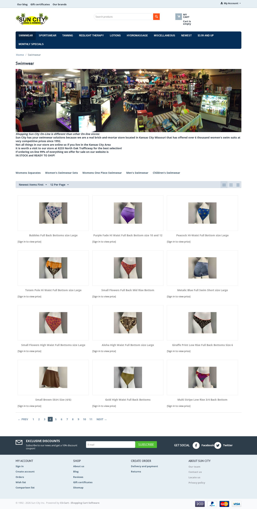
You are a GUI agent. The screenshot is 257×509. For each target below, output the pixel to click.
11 (90, 419)
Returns (136, 471)
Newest (186, 35)
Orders (20, 477)
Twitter (227, 445)
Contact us (195, 472)
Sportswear (47, 35)
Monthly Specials (31, 44)
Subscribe (146, 444)
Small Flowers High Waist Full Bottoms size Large (53, 345)
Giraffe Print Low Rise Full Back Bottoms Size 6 (202, 345)
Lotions (115, 35)
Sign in (20, 466)
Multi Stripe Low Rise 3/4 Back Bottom (202, 399)
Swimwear (26, 35)
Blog (75, 471)
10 (84, 419)
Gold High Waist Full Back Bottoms (128, 399)
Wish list (21, 482)
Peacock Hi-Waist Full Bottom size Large (202, 235)
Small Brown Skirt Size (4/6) (53, 399)
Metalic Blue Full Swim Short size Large (202, 290)
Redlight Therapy (91, 35)
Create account (25, 471)
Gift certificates (40, 4)
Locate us (194, 477)
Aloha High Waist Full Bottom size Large (128, 345)
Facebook (207, 445)
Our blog (22, 4)
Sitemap (78, 487)
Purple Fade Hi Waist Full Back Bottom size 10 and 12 (127, 235)
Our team (194, 466)
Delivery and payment (144, 466)
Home (20, 55)
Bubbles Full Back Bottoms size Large (53, 235)
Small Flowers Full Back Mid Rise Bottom (127, 290)
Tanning (67, 35)
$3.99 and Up (206, 35)
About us (78, 466)
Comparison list (25, 487)
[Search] (156, 16)
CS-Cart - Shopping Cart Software (80, 502)
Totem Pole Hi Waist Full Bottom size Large (53, 290)
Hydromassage (137, 35)
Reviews (78, 477)
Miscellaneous (164, 35)
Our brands (59, 4)
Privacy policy (197, 482)
